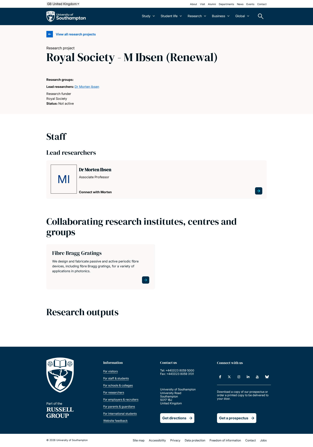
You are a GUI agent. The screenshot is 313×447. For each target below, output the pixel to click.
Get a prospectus (233, 418)
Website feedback (115, 420)
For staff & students (116, 378)
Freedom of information (225, 440)
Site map (139, 440)
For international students (120, 413)
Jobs (263, 440)
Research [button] (195, 16)
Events (250, 4)
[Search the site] (259, 16)
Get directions (174, 418)
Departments (226, 4)
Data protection (195, 440)
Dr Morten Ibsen (87, 87)
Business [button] (218, 16)
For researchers (113, 392)
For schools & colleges (118, 385)
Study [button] (146, 16)
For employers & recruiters (120, 399)
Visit (202, 4)
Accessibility (157, 440)
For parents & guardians (119, 406)
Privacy (175, 440)
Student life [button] (169, 16)
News (240, 4)
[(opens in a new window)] (220, 377)
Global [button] (240, 16)
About (193, 4)
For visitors (110, 371)
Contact (262, 4)
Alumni (212, 4)
